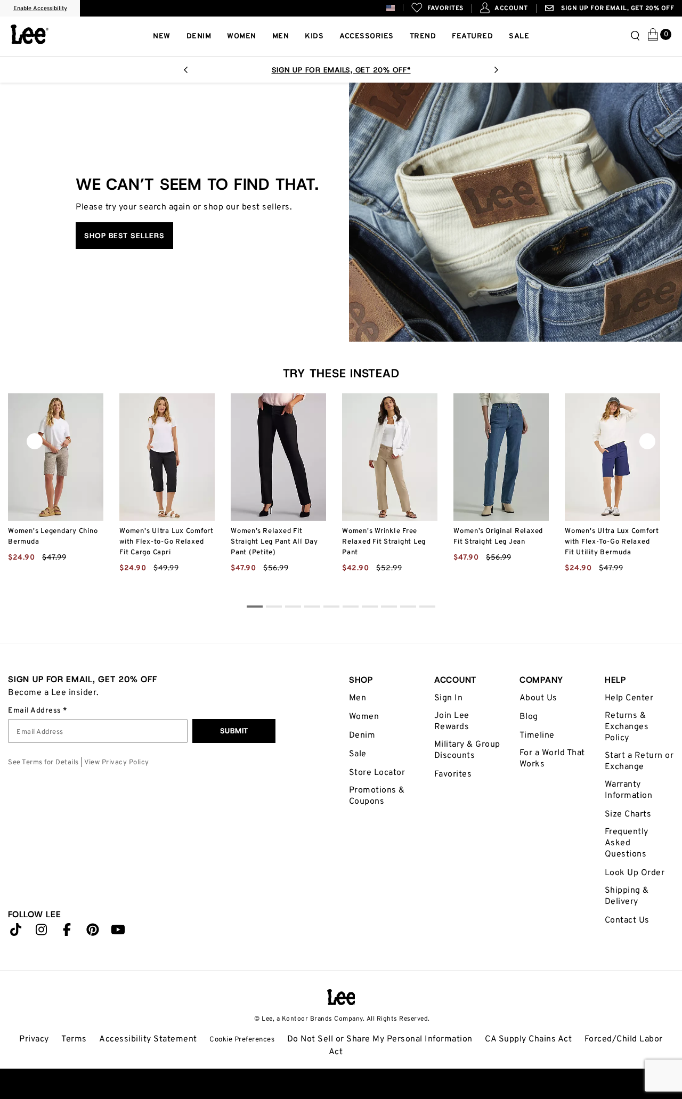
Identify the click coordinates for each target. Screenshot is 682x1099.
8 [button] (408, 608)
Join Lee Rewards (451, 721)
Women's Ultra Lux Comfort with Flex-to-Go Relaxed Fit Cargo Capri (166, 542)
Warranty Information (629, 790)
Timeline (537, 735)
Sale (358, 754)
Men (358, 698)
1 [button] (274, 608)
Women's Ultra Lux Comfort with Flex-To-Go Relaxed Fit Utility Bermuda (612, 542)
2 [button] (293, 608)
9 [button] (427, 608)
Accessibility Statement (148, 1039)
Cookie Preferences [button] (241, 1039)
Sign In (448, 698)
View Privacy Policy (116, 762)
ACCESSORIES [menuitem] (366, 36)
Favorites (453, 774)
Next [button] (496, 73)
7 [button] (389, 608)
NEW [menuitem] (161, 36)
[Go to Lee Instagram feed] (42, 932)
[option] (341, 70)
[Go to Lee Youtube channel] (118, 932)
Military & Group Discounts (467, 750)
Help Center (629, 698)
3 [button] (312, 608)
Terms (74, 1039)
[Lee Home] (29, 34)
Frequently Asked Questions (626, 843)
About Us (538, 698)
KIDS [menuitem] (314, 36)
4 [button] (331, 608)
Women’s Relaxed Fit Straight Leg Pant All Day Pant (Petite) (274, 542)
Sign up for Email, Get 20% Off (617, 8)
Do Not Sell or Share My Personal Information (380, 1039)
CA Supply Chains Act (528, 1039)
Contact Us (627, 920)
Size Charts (628, 814)
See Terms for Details (43, 762)
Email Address (35, 711)
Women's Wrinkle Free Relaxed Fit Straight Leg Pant (384, 542)
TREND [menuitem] (423, 36)
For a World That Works (552, 759)
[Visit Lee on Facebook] (67, 932)
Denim (362, 735)
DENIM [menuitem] (199, 36)
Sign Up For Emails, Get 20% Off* (341, 70)
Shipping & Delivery (627, 896)
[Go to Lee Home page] (341, 997)
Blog (528, 717)
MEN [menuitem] (280, 36)
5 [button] (351, 608)
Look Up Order (635, 873)
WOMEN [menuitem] (241, 36)
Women (364, 717)
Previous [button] (185, 73)
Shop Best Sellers (124, 235)
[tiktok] (16, 932)
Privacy (34, 1039)
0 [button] (255, 608)
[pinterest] (93, 932)
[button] (398, 7)
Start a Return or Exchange (639, 761)
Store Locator (377, 772)
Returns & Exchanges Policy (627, 727)
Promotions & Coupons (377, 796)
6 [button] (370, 608)
